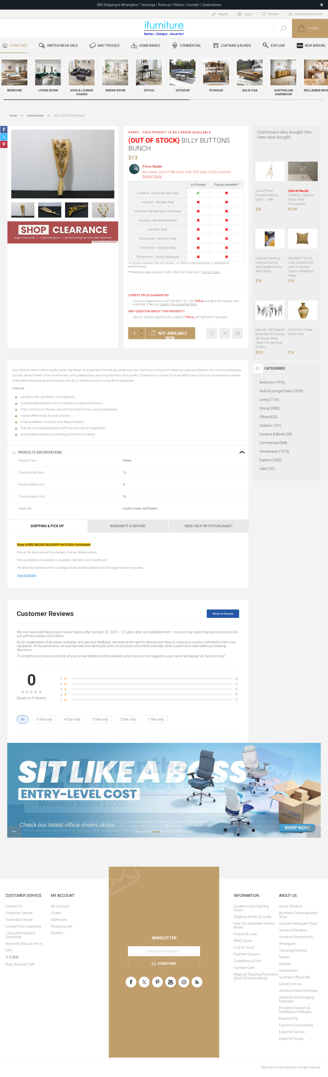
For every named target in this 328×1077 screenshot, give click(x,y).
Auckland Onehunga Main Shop (298, 915)
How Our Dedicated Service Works (254, 925)
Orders (56, 913)
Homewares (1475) (274, 451)
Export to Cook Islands (296, 1025)
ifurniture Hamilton (293, 930)
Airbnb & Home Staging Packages (296, 999)
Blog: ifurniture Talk (20, 964)
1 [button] (139, 832)
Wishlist (57, 933)
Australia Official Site (294, 977)
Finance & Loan (245, 934)
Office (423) (268, 417)
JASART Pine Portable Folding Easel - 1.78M (266, 195)
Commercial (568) (273, 443)
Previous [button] (14, 832)
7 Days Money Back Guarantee (20, 935)
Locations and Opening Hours (251, 908)
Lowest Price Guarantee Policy (178, 304)
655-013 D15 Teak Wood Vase (300, 332)
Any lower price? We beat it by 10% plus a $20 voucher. (187, 174)
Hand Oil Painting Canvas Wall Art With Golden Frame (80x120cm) (268, 264)
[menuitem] (28, 906)
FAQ (9, 950)
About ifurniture (290, 906)
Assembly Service (19, 920)
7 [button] (188, 832)
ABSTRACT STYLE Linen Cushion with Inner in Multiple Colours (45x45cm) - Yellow (301, 266)
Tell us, (190, 317)
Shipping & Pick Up (47, 526)
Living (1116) (269, 400)
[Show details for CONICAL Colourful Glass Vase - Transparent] (303, 171)
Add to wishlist (211, 333)
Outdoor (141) (270, 425)
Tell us (200, 301)
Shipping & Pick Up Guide (252, 917)
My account (60, 906)
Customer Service (19, 913)
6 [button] (180, 832)
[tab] (47, 526)
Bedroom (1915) (272, 382)
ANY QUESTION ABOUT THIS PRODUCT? (156, 311)
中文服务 (12, 957)
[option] (22, 210)
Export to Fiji (288, 1018)
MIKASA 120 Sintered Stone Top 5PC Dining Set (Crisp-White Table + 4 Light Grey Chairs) (270, 338)
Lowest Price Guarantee (23, 926)
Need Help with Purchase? (209, 526)
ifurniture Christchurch (296, 937)
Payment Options (247, 954)
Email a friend (237, 333)
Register (223, 14)
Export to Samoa (292, 1032)
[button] (320, 78)
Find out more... (211, 272)
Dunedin (285, 964)
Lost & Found (244, 947)
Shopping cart (61, 926)
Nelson (284, 957)
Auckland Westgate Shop (298, 923)
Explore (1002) (271, 460)
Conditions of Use (247, 961)
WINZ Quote (243, 941)
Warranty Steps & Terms (24, 944)
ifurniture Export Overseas (298, 991)
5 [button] (172, 832)
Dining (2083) (270, 408)
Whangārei (287, 944)
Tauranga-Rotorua (293, 950)
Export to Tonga (291, 1039)
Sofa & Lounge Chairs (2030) (281, 391)
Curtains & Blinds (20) (276, 434)
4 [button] (164, 832)
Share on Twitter (3, 137)
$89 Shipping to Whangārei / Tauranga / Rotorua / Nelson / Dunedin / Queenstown (159, 5)
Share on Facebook (3, 129)
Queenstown (288, 970)
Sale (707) (267, 469)
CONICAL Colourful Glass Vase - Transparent (301, 197)
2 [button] (147, 832)
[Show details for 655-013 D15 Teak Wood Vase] (303, 310)
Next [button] (313, 832)
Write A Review (223, 613)
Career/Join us (290, 984)
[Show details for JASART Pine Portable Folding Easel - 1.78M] (270, 171)
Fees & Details (26, 575)
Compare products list (308, 14)
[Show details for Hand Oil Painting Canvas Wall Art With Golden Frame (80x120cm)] (270, 239)
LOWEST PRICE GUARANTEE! (148, 295)
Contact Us (14, 906)
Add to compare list (224, 333)
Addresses (59, 920)
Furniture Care (244, 968)
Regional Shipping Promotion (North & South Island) (256, 976)
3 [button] (155, 832)
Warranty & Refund (128, 526)
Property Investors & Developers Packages (295, 1010)
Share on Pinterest (3, 144)
